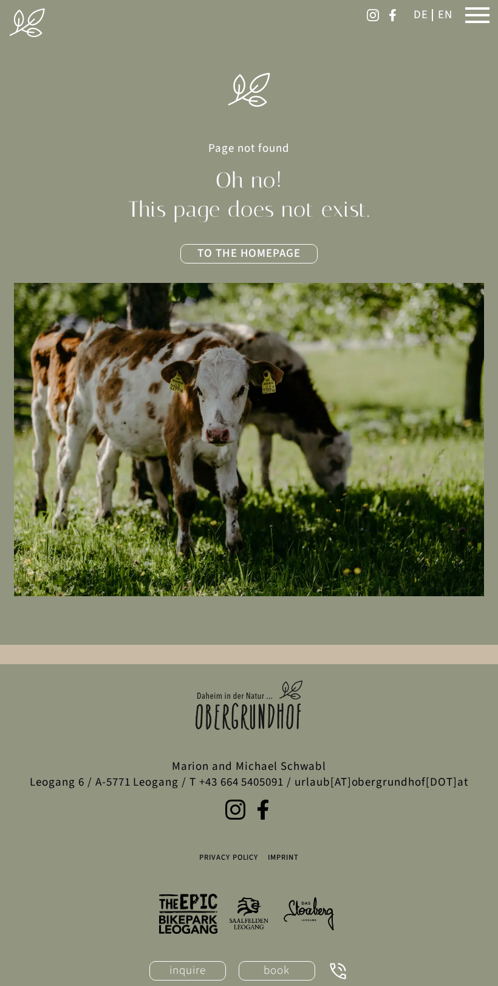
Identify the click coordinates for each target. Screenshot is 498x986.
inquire (187, 970)
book (277, 970)
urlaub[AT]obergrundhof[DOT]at (381, 782)
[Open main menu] (477, 15)
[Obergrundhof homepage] (27, 22)
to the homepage (249, 253)
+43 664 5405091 (241, 782)
